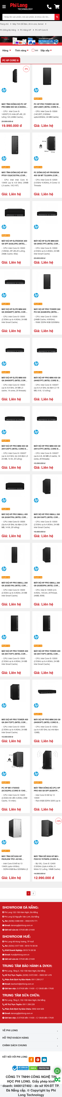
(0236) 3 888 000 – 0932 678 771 (23, 920)
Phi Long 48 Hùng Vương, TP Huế (19, 941)
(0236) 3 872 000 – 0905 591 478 (37, 975)
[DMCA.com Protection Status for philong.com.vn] (39, 1067)
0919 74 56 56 (29, 950)
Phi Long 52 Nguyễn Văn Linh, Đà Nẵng (21, 916)
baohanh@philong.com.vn (22, 983)
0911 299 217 (37, 979)
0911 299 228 (29, 1004)
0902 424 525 (38, 1008)
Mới (36, 50)
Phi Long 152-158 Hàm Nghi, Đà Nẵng (21, 912)
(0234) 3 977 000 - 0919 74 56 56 (23, 945)
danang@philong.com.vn (22, 925)
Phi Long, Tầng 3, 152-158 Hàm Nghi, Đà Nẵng (24, 970)
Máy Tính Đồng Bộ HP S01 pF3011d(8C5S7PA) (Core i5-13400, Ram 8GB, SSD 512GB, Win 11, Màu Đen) (14, 176)
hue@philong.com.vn (20, 954)
